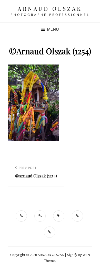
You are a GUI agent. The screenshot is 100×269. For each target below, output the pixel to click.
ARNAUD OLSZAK (50, 8)
